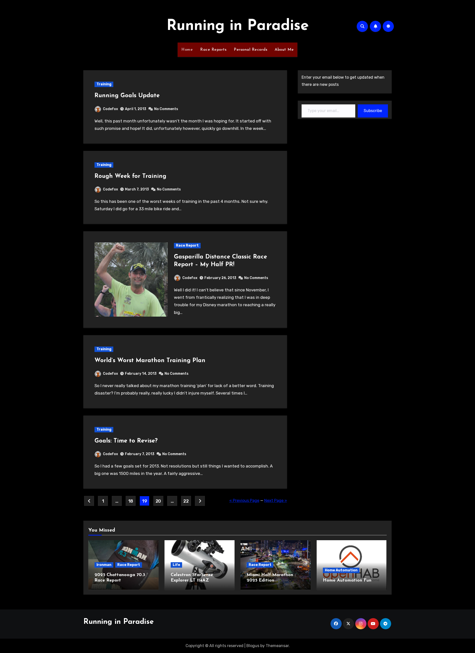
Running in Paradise (237, 26)
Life (176, 565)
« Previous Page (244, 500)
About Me (284, 50)
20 (158, 501)
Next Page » (275, 500)
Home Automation (341, 570)
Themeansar (277, 645)
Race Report (187, 245)
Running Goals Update (127, 96)
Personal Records (250, 50)
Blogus (252, 645)
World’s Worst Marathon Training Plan (150, 361)
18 (130, 501)
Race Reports (213, 50)
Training (103, 84)
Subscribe (373, 110)
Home (187, 50)
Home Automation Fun (347, 580)
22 (186, 501)
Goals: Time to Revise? (126, 441)
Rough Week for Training (130, 176)
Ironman (103, 565)
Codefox (110, 109)
